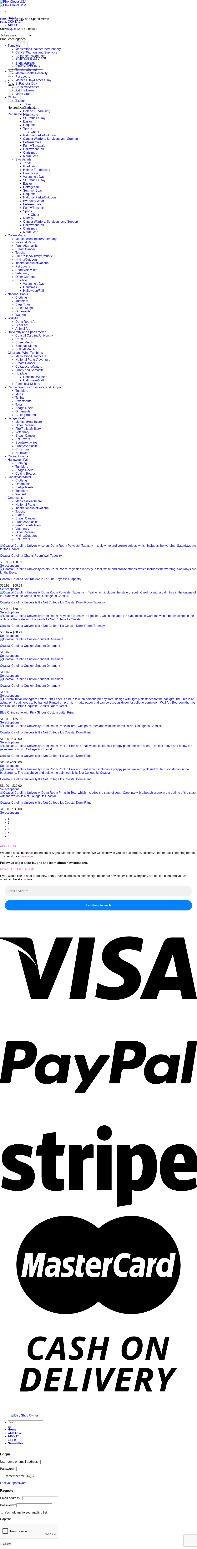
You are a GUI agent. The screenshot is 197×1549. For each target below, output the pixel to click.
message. (27, 856)
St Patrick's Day (26, 83)
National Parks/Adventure (32, 359)
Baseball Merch (26, 345)
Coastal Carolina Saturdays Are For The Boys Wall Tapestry (40, 579)
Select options (9, 565)
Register (6, 1543)
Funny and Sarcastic (29, 370)
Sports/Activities (26, 270)
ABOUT (13, 25)
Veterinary (22, 273)
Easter (27, 121)
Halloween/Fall (33, 149)
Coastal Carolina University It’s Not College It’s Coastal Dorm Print (45, 732)
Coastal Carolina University (34, 335)
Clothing (21, 297)
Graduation (30, 107)
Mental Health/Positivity (31, 73)
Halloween (22, 452)
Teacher (20, 252)
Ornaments (22, 311)
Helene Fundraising (36, 111)
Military (28, 218)
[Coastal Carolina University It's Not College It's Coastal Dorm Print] (81, 726)
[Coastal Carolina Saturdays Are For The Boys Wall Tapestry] (98, 572)
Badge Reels (24, 408)
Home (4, 19)
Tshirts (19, 397)
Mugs (19, 394)
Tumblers (14, 45)
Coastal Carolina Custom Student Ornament (30, 645)
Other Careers (25, 276)
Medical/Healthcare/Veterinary (36, 238)
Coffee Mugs (16, 235)
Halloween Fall (18, 459)
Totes (19, 404)
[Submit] (9, 76)
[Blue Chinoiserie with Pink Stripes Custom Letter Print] (98, 706)
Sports (27, 128)
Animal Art (22, 328)
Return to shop (18, 114)
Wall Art (20, 314)
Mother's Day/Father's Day (33, 80)
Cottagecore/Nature (28, 366)
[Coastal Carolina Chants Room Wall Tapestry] (98, 549)
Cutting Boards (25, 414)
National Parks (25, 242)
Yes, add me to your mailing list (25, 1512)
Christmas (30, 152)
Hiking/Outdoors (26, 259)
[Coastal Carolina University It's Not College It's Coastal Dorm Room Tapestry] (98, 596)
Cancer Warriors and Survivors (36, 52)
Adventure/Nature (27, 59)
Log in (30, 1476)
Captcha (6, 1519)
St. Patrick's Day (34, 118)
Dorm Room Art (25, 321)
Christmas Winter (19, 477)
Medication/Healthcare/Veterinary (38, 49)
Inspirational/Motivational (32, 263)
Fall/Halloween (25, 90)
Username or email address (20, 1461)
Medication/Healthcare (30, 356)
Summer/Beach (33, 190)
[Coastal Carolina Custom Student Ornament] (31, 639)
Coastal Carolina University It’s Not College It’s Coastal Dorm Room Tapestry (52, 602)
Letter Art (21, 325)
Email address (11, 1498)
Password (8, 1468)
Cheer (35, 131)
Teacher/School (26, 69)
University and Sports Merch (27, 332)
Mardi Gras (22, 93)
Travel (27, 104)
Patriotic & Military (27, 66)
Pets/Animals (32, 142)
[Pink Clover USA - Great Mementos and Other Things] (13, 3)
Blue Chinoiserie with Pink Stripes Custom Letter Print (36, 712)
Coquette (29, 125)
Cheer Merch (24, 342)
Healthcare (30, 114)
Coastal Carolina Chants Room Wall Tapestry (31, 555)
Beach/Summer (26, 62)
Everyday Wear (33, 200)
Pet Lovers (22, 76)
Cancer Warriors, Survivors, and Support (50, 138)
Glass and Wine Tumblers (25, 352)
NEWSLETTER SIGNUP (17, 869)
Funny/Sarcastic (34, 145)
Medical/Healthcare (28, 421)
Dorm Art (21, 339)
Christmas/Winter (27, 87)
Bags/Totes (23, 304)
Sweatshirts (23, 159)
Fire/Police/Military (28, 428)
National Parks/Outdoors (40, 135)
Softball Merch (25, 349)
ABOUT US (8, 846)
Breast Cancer (25, 249)
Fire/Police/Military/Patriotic (34, 256)
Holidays (21, 280)
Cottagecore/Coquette (30, 56)
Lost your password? (14, 1483)
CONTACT (15, 21)
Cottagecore (31, 187)
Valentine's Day (33, 176)
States (19, 515)
